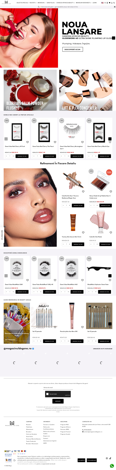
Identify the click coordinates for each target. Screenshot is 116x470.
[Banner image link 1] (58, 38)
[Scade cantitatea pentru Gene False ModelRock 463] (61, 292)
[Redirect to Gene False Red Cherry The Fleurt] (44, 131)
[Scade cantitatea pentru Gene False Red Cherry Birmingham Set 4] (61, 156)
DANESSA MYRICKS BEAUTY (65, 2)
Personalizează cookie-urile (26, 464)
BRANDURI (41, 2)
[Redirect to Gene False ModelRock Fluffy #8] (44, 269)
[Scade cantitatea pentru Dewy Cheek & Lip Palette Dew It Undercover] (91, 205)
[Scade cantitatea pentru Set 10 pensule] (34, 341)
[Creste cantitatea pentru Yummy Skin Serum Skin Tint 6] (69, 244)
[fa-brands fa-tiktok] (110, 458)
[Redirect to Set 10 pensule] (44, 316)
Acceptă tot (81, 460)
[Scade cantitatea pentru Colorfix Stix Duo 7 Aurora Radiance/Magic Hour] (63, 205)
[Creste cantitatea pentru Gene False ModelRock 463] (68, 292)
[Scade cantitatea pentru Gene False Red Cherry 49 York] (6, 156)
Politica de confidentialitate (54, 408)
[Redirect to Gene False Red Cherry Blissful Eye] (99, 131)
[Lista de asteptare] (107, 2)
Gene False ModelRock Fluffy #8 (43, 284)
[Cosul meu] (109, 2)
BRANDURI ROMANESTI (83, 2)
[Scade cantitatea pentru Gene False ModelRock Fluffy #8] (34, 292)
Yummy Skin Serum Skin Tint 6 (71, 237)
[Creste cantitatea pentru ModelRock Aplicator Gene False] (96, 292)
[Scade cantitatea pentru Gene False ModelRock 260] (6, 292)
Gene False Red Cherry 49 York (15, 146)
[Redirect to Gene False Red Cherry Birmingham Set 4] (72, 131)
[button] (113, 38)
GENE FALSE (50, 2)
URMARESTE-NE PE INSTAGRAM (102, 348)
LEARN (95, 2)
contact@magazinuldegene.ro (92, 431)
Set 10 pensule (37, 331)
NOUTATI (32, 2)
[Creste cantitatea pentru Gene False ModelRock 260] (13, 292)
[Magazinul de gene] (6, 2)
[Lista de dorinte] (105, 2)
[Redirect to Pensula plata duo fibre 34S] (72, 316)
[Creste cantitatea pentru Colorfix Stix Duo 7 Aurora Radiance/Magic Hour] (69, 205)
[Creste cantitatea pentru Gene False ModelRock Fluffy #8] (40, 292)
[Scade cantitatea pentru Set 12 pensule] (89, 341)
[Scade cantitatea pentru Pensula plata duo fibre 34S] (61, 341)
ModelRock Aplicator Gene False (97, 284)
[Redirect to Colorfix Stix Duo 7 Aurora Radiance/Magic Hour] (73, 180)
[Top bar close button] (115, 7)
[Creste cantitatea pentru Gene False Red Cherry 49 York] (13, 156)
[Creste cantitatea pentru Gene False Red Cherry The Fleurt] (40, 156)
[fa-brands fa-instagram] (107, 458)
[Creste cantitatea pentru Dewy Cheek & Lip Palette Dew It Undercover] (97, 205)
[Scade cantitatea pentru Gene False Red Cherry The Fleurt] (34, 156)
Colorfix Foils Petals (96, 237)
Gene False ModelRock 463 (68, 284)
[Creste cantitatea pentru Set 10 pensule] (40, 341)
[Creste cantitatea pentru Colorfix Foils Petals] (97, 244)
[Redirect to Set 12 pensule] (99, 316)
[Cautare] (114, 2)
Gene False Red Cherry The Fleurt (43, 146)
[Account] (111, 2)
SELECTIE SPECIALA (22, 2)
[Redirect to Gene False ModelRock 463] (72, 269)
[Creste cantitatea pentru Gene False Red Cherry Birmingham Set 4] (68, 156)
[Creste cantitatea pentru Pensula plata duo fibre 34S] (68, 341)
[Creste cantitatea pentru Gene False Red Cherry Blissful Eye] (96, 156)
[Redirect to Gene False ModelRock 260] (17, 269)
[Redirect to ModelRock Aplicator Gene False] (99, 269)
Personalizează (91, 460)
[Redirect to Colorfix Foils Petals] (100, 221)
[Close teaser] (5, 227)
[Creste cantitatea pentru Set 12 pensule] (96, 341)
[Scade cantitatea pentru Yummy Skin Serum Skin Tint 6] (63, 244)
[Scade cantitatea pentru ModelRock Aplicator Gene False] (89, 292)
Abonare (58, 401)
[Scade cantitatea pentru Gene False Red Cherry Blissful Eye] (89, 156)
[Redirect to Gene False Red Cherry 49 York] (17, 131)
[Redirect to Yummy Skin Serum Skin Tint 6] (73, 221)
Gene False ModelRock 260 (14, 284)
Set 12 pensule (91, 331)
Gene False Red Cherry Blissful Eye (98, 146)
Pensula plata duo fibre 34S (68, 331)
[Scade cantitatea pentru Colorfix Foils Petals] (91, 244)
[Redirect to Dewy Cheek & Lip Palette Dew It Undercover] (100, 180)
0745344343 (87, 429)
